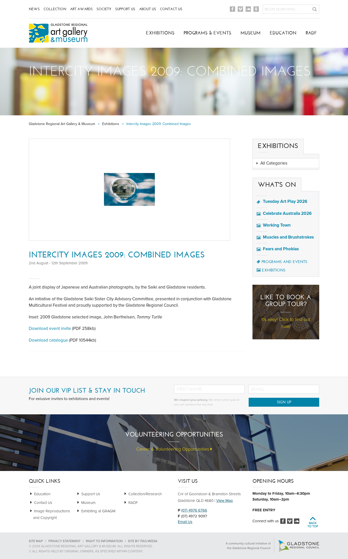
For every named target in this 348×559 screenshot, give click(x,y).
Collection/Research (145, 494)
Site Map (36, 541)
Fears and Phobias (281, 249)
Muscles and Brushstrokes (288, 237)
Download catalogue (48, 340)
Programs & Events (207, 33)
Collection (55, 9)
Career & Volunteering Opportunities (173, 449)
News (34, 9)
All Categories (273, 163)
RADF (311, 33)
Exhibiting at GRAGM (98, 511)
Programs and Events (284, 261)
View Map (224, 500)
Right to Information (104, 541)
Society (104, 9)
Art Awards (81, 9)
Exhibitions (160, 33)
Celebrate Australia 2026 (287, 213)
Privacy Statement (64, 541)
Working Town (277, 225)
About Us (147, 9)
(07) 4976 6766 (194, 510)
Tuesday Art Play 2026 (285, 201)
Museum (250, 33)
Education (283, 33)
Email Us (185, 521)
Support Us (125, 9)
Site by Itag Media (142, 541)
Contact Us (171, 9)
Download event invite (50, 328)
